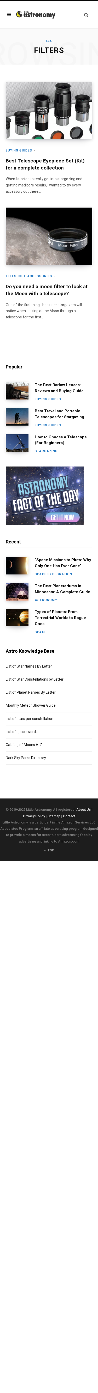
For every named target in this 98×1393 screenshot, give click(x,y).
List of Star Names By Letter (29, 666)
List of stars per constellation (29, 719)
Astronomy (46, 600)
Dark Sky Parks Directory (26, 758)
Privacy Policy (34, 816)
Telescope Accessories (29, 276)
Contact (69, 816)
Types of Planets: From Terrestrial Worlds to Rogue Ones (60, 617)
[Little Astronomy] (35, 15)
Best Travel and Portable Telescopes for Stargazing (59, 414)
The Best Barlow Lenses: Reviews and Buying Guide (59, 388)
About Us (83, 809)
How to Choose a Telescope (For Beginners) (61, 440)
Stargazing (46, 451)
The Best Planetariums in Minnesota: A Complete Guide (62, 589)
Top (50, 850)
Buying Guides (19, 150)
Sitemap (54, 816)
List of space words (22, 732)
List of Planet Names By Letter (31, 692)
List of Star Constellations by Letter (35, 679)
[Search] (86, 15)
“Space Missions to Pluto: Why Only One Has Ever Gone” (63, 563)
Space (41, 632)
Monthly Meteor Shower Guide (31, 705)
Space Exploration (53, 574)
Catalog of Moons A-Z (24, 745)
